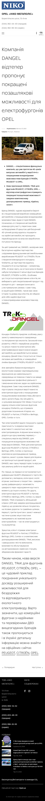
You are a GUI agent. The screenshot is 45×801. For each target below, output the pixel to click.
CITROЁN (22, 653)
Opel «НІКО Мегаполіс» (17, 14)
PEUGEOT (8, 653)
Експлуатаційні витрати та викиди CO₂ (20, 779)
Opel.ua (22, 788)
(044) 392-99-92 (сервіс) (13, 28)
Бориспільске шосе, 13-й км (14, 18)
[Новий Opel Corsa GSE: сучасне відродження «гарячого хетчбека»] (6, 752)
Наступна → (37, 667)
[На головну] (13, 5)
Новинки (17, 132)
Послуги (11, 132)
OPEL (34, 653)
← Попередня (8, 667)
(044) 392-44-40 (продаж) (14, 23)
